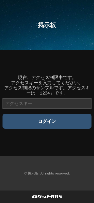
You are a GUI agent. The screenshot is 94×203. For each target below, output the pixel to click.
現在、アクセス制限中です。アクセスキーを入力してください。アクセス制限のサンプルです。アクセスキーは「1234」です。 (47, 85)
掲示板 (47, 25)
